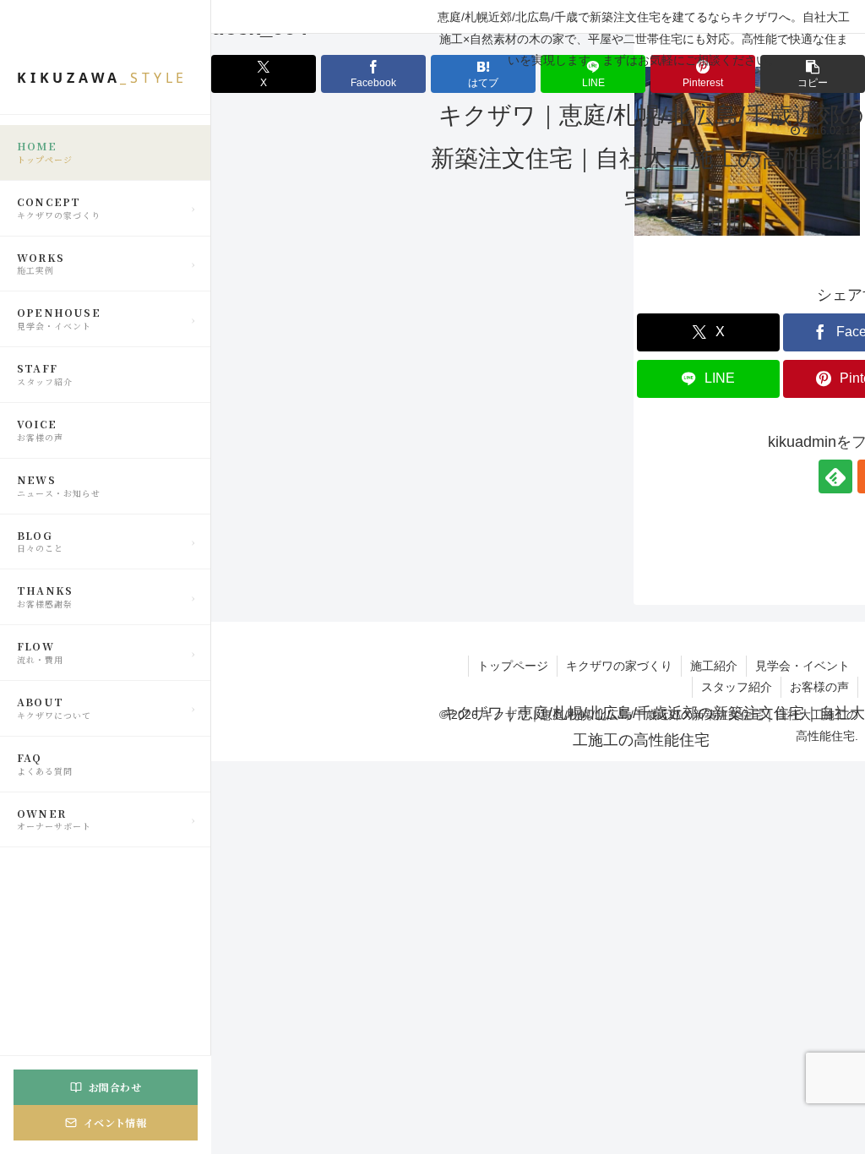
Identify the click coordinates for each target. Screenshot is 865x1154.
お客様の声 (819, 687)
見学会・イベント (802, 665)
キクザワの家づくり (619, 665)
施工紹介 (713, 665)
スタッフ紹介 (736, 687)
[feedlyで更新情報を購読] (835, 476)
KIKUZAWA (102, 78)
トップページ (512, 665)
